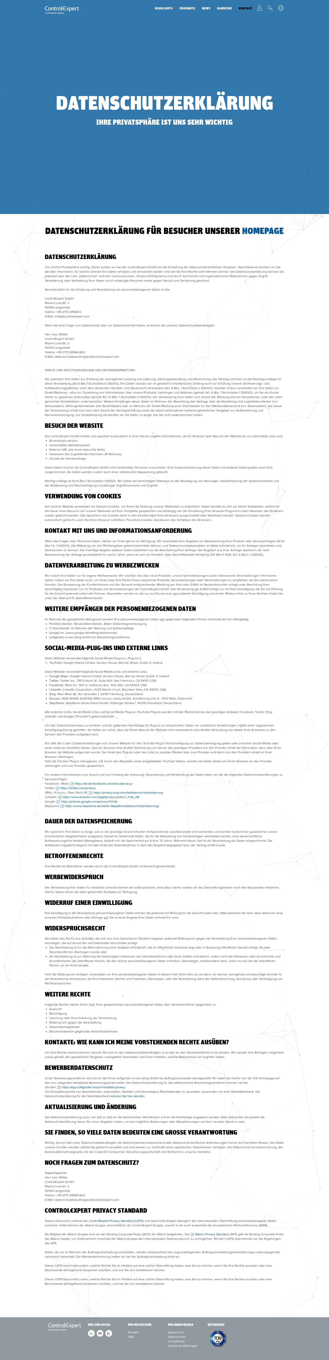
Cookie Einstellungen (182, 1345)
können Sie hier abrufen (128, 1096)
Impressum (176, 1332)
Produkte (187, 8)
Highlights (164, 8)
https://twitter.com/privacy (78, 788)
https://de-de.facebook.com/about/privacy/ (103, 783)
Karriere (224, 8)
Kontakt (245, 8)
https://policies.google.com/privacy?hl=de (89, 801)
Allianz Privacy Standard (212, 1234)
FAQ (131, 1337)
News (206, 8)
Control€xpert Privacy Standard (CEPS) (116, 1221)
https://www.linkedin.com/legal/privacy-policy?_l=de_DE (100, 797)
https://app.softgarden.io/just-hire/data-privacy (93, 1087)
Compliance (176, 1341)
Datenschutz (177, 1337)
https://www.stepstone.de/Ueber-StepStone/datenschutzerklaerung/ (112, 806)
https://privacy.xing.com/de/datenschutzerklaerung (128, 792)
